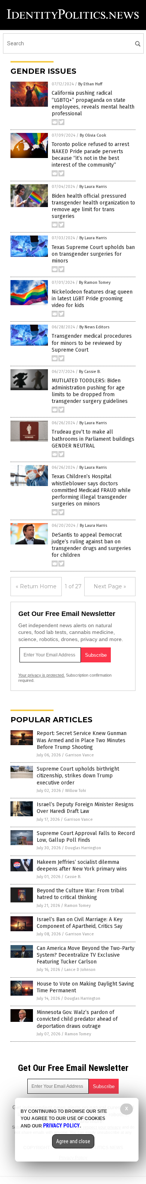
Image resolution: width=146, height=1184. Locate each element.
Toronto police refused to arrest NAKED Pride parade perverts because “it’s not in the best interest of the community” (90, 154)
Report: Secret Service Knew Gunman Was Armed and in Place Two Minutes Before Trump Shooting (82, 740)
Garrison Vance (79, 755)
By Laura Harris (93, 186)
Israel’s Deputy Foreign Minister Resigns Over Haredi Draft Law (85, 807)
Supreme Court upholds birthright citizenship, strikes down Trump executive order (78, 776)
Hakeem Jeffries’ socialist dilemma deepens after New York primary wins (82, 865)
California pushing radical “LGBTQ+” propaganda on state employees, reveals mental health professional (93, 103)
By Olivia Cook (93, 135)
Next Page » (110, 586)
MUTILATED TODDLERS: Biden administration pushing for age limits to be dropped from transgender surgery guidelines (90, 390)
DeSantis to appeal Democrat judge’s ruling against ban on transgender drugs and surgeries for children (91, 545)
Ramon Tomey (77, 905)
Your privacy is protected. (41, 675)
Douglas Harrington (83, 848)
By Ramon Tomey (94, 282)
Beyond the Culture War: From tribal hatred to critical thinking (80, 894)
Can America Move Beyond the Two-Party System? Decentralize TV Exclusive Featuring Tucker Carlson (85, 955)
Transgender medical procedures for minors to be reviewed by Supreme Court (92, 343)
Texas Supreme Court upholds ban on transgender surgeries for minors (93, 254)
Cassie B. (73, 876)
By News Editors (94, 327)
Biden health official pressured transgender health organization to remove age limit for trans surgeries (93, 206)
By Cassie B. (90, 371)
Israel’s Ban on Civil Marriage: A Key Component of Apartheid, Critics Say (79, 922)
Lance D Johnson (79, 969)
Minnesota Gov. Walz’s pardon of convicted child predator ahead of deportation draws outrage (77, 1019)
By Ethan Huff (90, 84)
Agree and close (73, 1141)
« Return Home (36, 586)
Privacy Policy (61, 1126)
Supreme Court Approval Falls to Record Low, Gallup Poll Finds (86, 836)
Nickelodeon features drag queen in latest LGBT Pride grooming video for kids (92, 299)
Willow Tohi (75, 790)
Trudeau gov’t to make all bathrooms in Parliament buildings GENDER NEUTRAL (93, 439)
